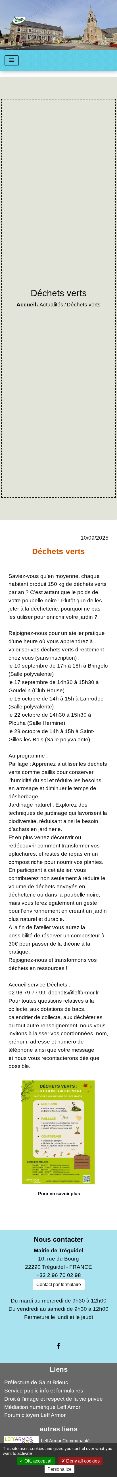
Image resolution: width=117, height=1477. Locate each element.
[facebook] (58, 1346)
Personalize (59, 1469)
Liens (59, 1369)
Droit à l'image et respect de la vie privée (53, 1399)
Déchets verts (84, 305)
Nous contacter (58, 1239)
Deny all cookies (82, 1461)
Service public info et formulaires (43, 1391)
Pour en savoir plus (59, 1193)
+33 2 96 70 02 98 (58, 1275)
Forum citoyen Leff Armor (35, 1415)
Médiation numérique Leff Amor (42, 1407)
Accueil (26, 305)
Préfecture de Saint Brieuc (36, 1382)
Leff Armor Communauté (65, 1440)
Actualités (51, 305)
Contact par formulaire (58, 1284)
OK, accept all (38, 1461)
